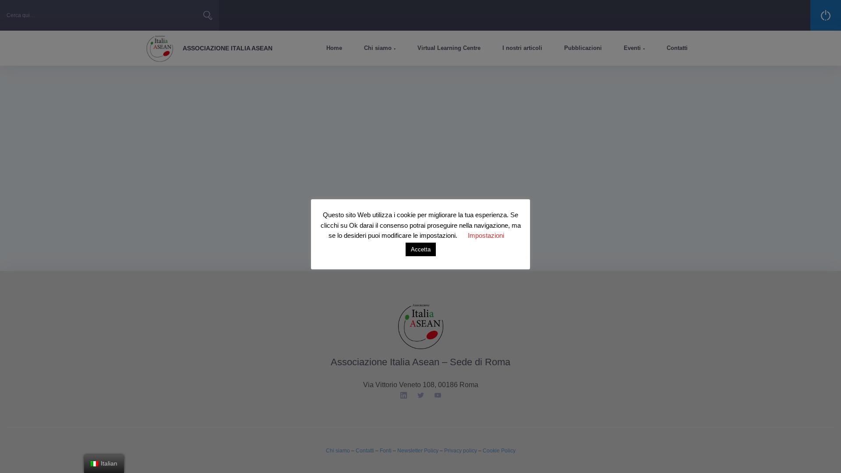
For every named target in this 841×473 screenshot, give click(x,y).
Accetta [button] (421, 249)
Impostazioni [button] (486, 235)
